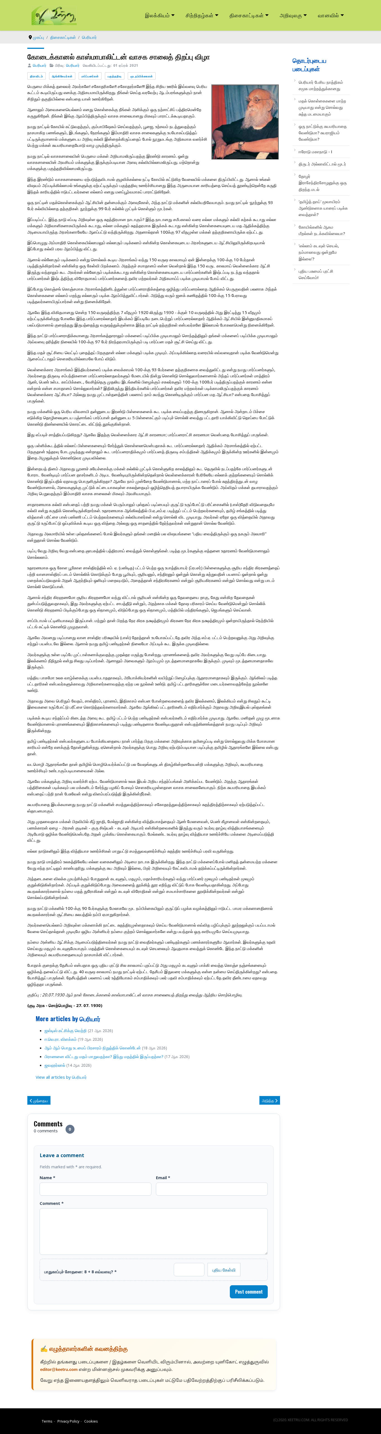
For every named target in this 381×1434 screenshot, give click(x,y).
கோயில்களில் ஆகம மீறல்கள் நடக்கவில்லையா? (322, 230)
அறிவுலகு (291, 15)
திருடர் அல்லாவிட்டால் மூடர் (322, 164)
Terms (47, 1421)
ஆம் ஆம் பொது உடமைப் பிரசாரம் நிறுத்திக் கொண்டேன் (93, 1048)
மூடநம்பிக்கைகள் (142, 76)
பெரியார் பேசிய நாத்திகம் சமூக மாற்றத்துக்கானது (321, 85)
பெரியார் (40, 65)
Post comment (249, 1291)
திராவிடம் (36, 76)
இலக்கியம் (157, 15)
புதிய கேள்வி (224, 1269)
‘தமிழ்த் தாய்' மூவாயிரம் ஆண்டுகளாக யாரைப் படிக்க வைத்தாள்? (323, 208)
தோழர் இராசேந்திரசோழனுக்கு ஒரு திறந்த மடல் (323, 182)
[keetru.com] (54, 15)
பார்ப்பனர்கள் (90, 76)
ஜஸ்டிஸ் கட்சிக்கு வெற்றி (66, 1030)
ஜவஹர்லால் (55, 1065)
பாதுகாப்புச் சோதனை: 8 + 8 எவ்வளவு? (80, 1271)
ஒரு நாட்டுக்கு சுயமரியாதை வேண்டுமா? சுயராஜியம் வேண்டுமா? (323, 132)
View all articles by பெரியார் (61, 1077)
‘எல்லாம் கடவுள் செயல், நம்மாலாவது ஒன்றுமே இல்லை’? (319, 252)
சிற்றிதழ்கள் (200, 15)
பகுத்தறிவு (115, 76)
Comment (52, 1203)
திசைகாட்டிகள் (247, 15)
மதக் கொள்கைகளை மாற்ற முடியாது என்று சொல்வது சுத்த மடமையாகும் (322, 107)
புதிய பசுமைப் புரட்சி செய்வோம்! (316, 274)
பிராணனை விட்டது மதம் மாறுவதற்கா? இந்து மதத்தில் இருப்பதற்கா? (104, 1056)
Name (47, 1177)
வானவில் (328, 15)
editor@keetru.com (59, 1370)
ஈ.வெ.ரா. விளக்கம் (61, 1039)
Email (163, 1177)
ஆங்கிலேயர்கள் (62, 76)
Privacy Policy (68, 1421)
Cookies (91, 1421)
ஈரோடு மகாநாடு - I (315, 151)
